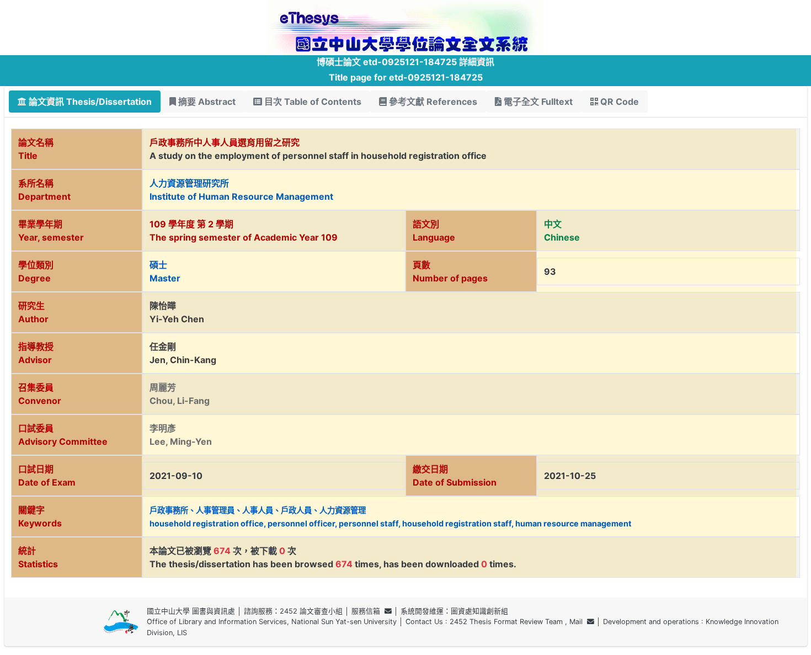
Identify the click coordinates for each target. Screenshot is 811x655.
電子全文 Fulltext (537, 101)
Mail (578, 621)
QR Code (618, 101)
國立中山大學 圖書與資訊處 (191, 611)
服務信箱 (368, 611)
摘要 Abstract (206, 101)
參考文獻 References (432, 101)
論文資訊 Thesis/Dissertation (89, 101)
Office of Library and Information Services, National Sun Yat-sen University (272, 621)
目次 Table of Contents (311, 101)
